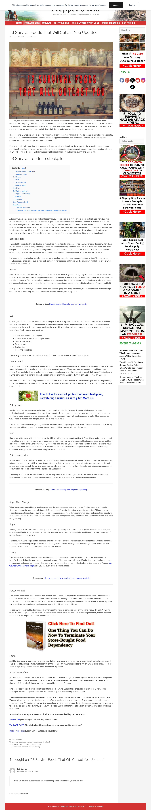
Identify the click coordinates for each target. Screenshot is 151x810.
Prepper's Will (67, 806)
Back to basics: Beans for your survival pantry (68, 304)
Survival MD (14, 720)
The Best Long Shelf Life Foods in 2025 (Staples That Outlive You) (132, 380)
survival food (45, 742)
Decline (132, 5)
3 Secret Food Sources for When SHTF (26, 744)
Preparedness (32, 23)
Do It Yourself (61, 23)
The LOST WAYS (16, 725)
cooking (15, 742)
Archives (123, 137)
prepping (36, 742)
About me (99, 806)
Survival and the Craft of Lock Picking (26, 747)
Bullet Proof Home (17, 731)
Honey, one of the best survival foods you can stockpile (67, 578)
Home (19, 23)
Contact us (90, 806)
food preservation (25, 742)
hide (23, 168)
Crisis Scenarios (111, 23)
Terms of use (79, 806)
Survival (46, 23)
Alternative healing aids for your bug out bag (68, 490)
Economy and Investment (85, 23)
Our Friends (128, 23)
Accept (116, 5)
